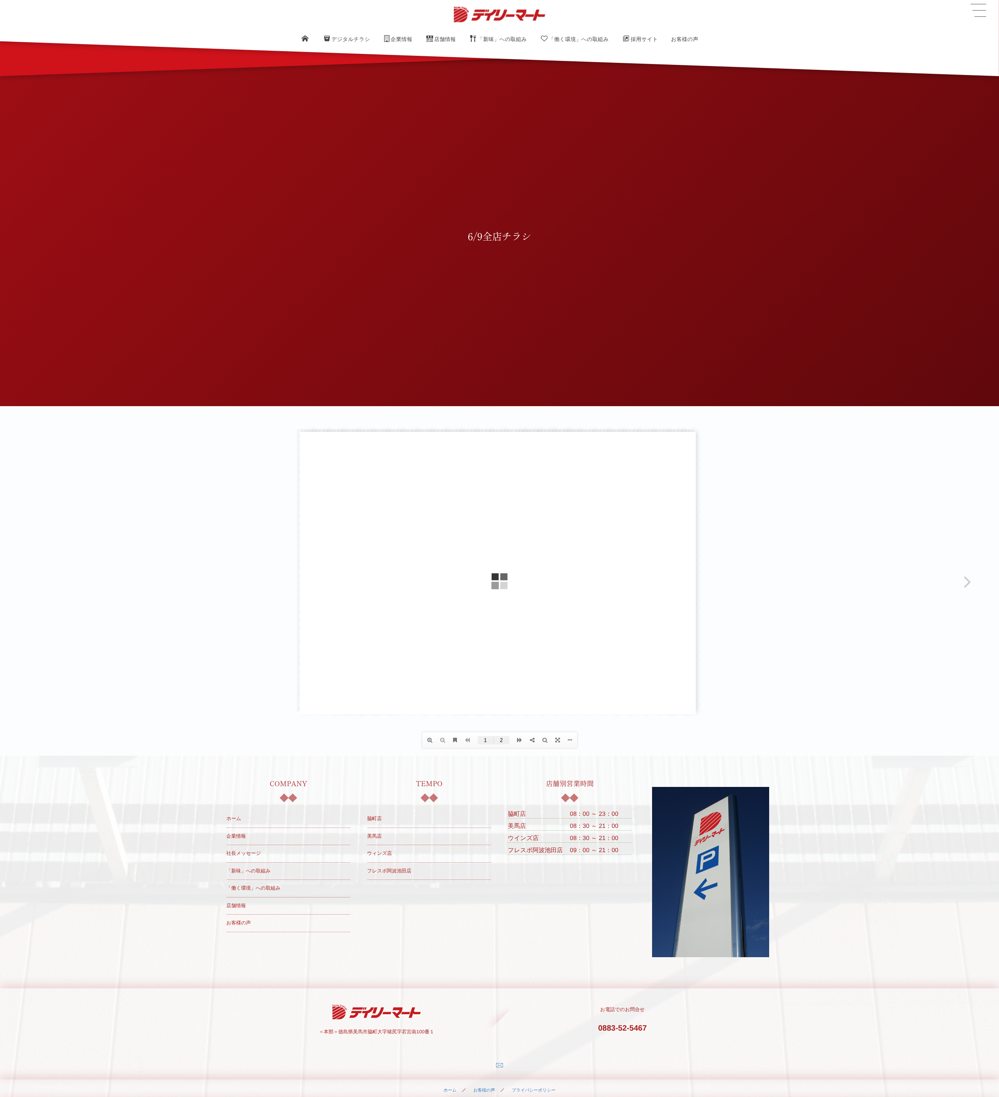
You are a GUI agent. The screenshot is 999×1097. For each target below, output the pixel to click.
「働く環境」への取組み (253, 888)
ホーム (233, 818)
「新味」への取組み (248, 871)
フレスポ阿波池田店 (389, 871)
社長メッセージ (243, 853)
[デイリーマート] (499, 14)
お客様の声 (238, 923)
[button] (978, 10)
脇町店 (374, 818)
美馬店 (374, 836)
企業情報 (236, 836)
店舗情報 (236, 905)
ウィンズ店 (379, 853)
